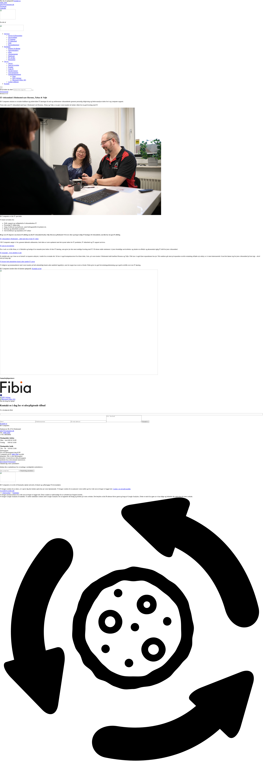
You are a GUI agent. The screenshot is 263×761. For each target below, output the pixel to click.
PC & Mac (11, 58)
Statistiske (16, 493)
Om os (6, 61)
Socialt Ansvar (13, 71)
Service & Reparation (15, 35)
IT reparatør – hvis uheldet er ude (11, 253)
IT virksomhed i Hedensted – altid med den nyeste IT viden (19, 239)
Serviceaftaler (12, 37)
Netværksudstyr (13, 50)
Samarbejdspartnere (14, 74)
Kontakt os (17, 1)
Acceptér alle (10, 491)
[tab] (131, 239)
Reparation (11, 60)
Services (7, 34)
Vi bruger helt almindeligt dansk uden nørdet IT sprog (17, 261)
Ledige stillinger (13, 82)
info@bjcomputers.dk (7, 431)
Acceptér (3, 491)
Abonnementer (13, 54)
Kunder (10, 67)
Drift (9, 43)
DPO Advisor (16, 78)
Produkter (7, 47)
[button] (131, 629)
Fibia (14, 76)
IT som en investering (7, 246)
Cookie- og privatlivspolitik (122, 489)
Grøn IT (11, 69)
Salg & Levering (13, 65)
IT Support (11, 39)
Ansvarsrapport (13, 72)
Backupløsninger (13, 45)
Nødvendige (6, 493)
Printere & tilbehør (14, 48)
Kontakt (6, 84)
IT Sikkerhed (12, 41)
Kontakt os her (37, 268)
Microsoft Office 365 (19, 80)
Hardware (11, 56)
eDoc (10, 52)
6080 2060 (6, 433)
